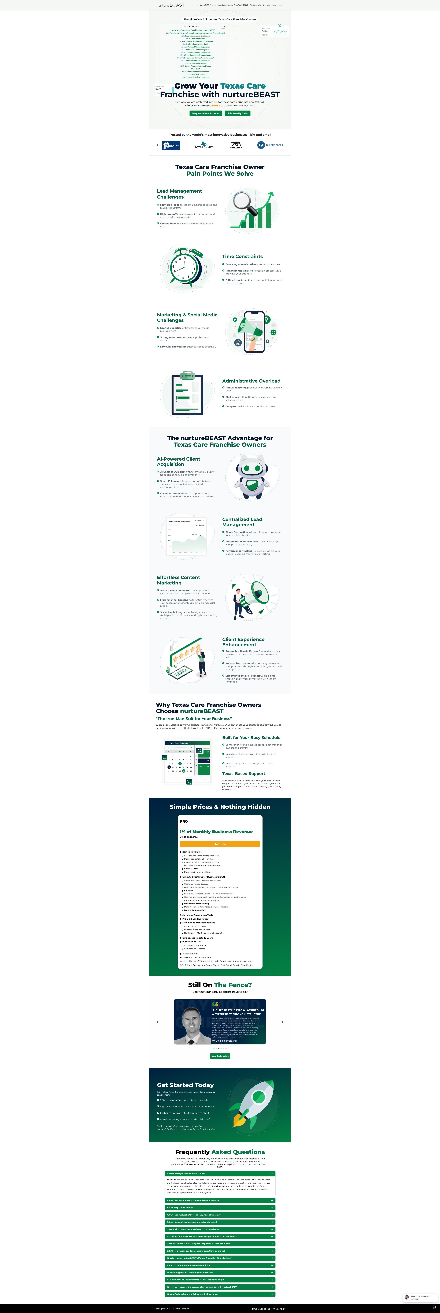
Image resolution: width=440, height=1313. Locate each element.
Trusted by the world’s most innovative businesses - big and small (197, 33)
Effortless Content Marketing (198, 52)
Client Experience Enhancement (197, 55)
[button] (157, 145)
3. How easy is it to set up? (180, 1208)
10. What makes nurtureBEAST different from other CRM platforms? (199, 1258)
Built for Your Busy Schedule (198, 60)
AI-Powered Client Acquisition (197, 47)
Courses (266, 5)
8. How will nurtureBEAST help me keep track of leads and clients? (199, 1244)
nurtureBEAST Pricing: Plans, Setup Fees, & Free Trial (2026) (222, 5)
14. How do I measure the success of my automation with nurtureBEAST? (202, 1287)
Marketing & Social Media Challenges (197, 41)
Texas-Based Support (198, 63)
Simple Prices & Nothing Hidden (198, 66)
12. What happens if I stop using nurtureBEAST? (190, 1272)
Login (281, 5)
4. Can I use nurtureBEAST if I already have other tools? (193, 1215)
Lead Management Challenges (197, 36)
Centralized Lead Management (197, 49)
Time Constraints (198, 38)
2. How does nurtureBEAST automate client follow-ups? (193, 1200)
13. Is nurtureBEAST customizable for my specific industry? (195, 1280)
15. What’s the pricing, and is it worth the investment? (193, 1294)
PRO (198, 69)
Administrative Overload (198, 44)
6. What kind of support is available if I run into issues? (193, 1229)
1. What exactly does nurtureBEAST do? (186, 1174)
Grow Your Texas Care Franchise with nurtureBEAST (193, 30)
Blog (274, 5)
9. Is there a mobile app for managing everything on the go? (196, 1251)
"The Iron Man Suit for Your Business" (198, 58)
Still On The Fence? (197, 74)
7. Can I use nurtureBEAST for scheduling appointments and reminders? (202, 1236)
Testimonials (255, 5)
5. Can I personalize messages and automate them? (192, 1222)
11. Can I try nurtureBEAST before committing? (189, 1265)
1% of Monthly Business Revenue (195, 71)
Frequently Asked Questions (197, 77)
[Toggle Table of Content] (222, 27)
